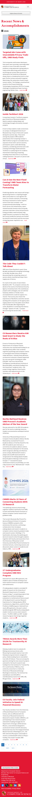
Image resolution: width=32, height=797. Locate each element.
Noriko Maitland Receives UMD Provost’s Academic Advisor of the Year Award (15, 421)
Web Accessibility (6, 788)
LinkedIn (15, 785)
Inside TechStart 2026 (13, 114)
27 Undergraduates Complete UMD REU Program (12, 573)
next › (7, 748)
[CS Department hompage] (16, 792)
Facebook (2, 785)
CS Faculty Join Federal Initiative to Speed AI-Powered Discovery (13, 702)
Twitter (7, 785)
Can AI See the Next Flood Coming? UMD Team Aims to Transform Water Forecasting (16, 183)
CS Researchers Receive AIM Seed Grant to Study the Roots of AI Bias (16, 336)
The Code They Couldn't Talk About (14, 265)
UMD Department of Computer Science (13, 7)
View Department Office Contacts (10, 767)
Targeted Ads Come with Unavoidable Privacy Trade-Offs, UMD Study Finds (16, 55)
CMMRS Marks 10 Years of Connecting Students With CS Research (15, 502)
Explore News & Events (16, 13)
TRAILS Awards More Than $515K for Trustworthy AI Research (15, 641)
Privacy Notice (16, 788)
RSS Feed (19, 785)
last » (13, 748)
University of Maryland (16, 2)
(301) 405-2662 (13, 782)
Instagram (11, 785)
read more (22, 90)
